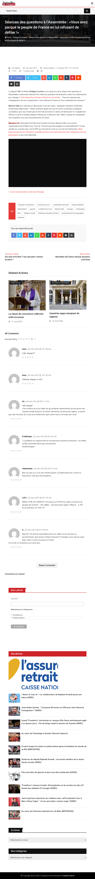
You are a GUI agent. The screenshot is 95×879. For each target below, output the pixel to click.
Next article (84, 254)
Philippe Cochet (29, 213)
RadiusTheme (68, 876)
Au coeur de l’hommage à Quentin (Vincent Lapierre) (44, 733)
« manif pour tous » (43, 205)
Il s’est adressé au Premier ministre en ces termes (39, 97)
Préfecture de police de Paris (48, 213)
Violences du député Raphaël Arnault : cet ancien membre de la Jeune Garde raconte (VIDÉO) (52, 760)
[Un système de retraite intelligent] (33, 673)
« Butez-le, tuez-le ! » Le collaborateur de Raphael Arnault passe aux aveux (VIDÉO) (51, 696)
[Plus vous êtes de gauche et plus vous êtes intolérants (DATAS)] (14, 775)
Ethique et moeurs (20, 37)
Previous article (12, 254)
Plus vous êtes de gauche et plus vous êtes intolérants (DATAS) (49, 772)
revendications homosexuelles (72, 213)
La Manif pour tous (45, 209)
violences (20, 217)
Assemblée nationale (61, 205)
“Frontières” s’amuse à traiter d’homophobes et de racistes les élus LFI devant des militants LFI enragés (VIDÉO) (52, 786)
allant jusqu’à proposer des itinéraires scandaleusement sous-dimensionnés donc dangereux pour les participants (47, 132)
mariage (70, 209)
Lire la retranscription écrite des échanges (27, 192)
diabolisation (22, 209)
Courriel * (14, 599)
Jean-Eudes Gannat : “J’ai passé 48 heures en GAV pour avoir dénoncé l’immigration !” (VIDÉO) (52, 709)
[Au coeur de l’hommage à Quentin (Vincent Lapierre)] (14, 737)
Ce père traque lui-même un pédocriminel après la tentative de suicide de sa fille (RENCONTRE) (53, 747)
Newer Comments (47, 565)
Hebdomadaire (18, 618)
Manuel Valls (59, 209)
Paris (19, 213)
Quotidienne (17, 615)
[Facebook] (14, 235)
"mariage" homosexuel (25, 205)
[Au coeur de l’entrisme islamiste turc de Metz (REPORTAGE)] (14, 814)
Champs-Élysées (77, 205)
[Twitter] (19, 235)
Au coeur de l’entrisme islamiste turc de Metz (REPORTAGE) (47, 811)
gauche (32, 209)
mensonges (80, 209)
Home (9, 37)
